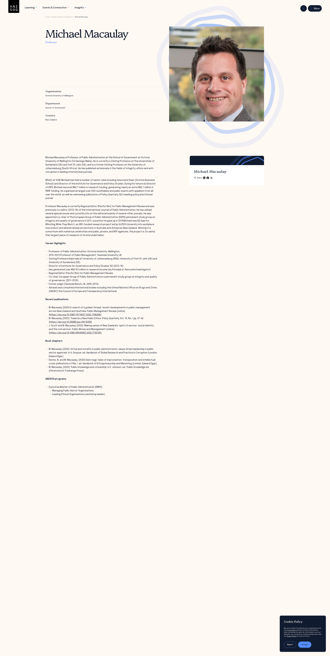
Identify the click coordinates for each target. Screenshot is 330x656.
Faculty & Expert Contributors (62, 17)
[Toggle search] (303, 8)
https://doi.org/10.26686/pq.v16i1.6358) (71, 322)
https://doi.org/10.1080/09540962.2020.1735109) (76, 333)
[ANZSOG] (13, 6)
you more (291, 630)
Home (47, 17)
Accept (304, 645)
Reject (290, 645)
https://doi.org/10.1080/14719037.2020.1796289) (75, 315)
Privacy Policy (292, 636)
